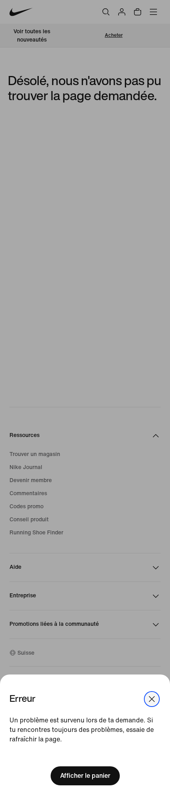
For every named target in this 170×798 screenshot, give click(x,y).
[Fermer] (152, 699)
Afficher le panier (85, 775)
